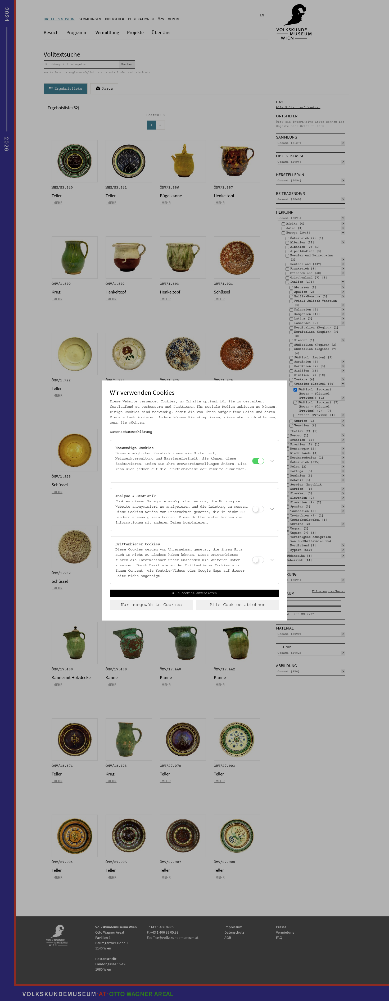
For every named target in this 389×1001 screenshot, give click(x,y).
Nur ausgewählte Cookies (151, 605)
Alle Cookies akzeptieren (194, 593)
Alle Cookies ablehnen (237, 605)
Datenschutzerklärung (131, 432)
